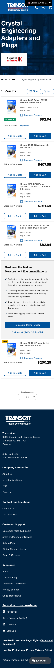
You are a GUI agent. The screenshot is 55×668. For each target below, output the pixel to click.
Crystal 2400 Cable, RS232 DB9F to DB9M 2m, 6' (33, 101)
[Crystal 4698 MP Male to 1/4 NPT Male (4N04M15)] (11, 350)
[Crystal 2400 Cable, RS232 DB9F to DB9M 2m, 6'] (11, 107)
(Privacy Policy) (43, 650)
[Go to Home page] (18, 7)
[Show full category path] (13, 79)
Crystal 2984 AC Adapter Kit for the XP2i (34, 146)
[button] (34, 91)
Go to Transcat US (11, 595)
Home (4, 79)
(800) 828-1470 (10, 454)
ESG (4, 486)
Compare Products (33, 115)
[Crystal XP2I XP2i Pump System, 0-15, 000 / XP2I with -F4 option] (11, 192)
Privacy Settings (10, 589)
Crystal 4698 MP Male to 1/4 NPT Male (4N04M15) (34, 344)
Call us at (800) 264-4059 (27, 332)
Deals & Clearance (12, 555)
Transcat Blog (9, 577)
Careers (6, 492)
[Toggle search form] (43, 7)
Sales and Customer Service (17, 537)
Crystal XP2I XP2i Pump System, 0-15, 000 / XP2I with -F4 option (35, 186)
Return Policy (9, 543)
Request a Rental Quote (27, 325)
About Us (7, 474)
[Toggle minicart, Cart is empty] (51, 7)
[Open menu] (3, 7)
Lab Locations (9, 514)
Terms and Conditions (14, 583)
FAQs (5, 571)
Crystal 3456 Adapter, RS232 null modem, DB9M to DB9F (34, 226)
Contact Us (8, 508)
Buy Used (24, 125)
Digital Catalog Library (14, 549)
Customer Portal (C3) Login (16, 530)
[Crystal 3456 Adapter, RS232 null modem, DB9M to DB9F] (11, 232)
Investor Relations (12, 480)
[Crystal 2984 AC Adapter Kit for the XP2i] (11, 152)
